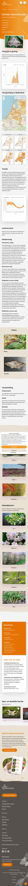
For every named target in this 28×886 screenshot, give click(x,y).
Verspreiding (5, 22)
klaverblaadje (5, 284)
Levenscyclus (5, 25)
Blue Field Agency (14, 874)
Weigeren (14, 450)
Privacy (14, 876)
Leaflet (18, 95)
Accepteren (14, 446)
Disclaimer (14, 879)
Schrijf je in (7, 864)
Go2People (16, 872)
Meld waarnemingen (9, 795)
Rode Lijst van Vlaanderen (8, 402)
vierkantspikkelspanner (7, 315)
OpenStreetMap (21, 95)
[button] (4, 97)
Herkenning (5, 27)
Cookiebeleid (13, 452)
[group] (11, 717)
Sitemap (14, 882)
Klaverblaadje (5, 313)
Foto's (3, 29)
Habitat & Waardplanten (8, 31)
